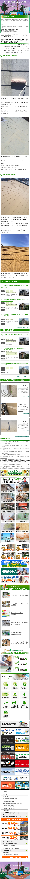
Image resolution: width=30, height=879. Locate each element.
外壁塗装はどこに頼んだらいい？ (10, 845)
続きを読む (26, 396)
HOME (2, 35)
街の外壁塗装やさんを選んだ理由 (10, 798)
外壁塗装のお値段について (9, 808)
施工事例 (5, 791)
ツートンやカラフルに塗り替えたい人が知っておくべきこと (19, 642)
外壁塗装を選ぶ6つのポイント (10, 801)
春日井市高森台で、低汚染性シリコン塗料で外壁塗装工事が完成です (14, 446)
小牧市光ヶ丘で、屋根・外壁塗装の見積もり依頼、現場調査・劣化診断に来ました (23, 391)
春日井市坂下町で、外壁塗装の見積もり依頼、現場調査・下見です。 (14, 462)
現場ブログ (8, 35)
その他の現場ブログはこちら (22, 436)
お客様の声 (5, 796)
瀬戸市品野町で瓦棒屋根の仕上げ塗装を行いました (12, 459)
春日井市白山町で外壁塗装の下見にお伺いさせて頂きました (14, 454)
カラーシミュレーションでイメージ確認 (19, 604)
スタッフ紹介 (6, 810)
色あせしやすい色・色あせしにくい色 (16, 633)
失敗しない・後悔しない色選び (19, 595)
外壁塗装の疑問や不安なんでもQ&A (11, 806)
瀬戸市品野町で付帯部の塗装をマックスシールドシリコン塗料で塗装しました (14, 467)
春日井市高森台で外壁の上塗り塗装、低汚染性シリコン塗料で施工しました (14, 452)
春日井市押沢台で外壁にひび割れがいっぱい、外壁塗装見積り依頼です (14, 449)
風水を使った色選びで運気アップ (17, 613)
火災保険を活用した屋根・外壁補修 (11, 848)
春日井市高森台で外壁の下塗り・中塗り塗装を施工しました (14, 464)
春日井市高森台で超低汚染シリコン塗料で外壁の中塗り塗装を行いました (14, 457)
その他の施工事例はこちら (22, 327)
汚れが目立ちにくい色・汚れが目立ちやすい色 (19, 623)
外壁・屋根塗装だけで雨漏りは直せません (13, 803)
